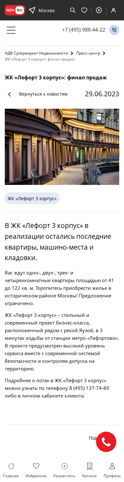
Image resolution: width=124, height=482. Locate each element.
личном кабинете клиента (53, 395)
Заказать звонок (114, 30)
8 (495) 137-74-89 (89, 388)
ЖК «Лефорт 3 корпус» (32, 198)
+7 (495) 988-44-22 (83, 29)
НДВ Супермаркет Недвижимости (36, 53)
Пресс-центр (88, 53)
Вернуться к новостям (43, 94)
